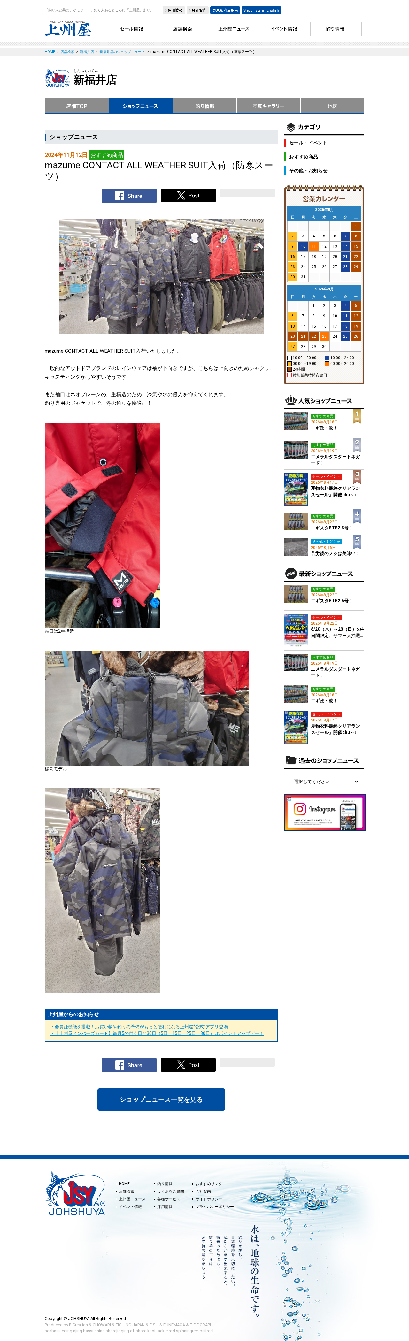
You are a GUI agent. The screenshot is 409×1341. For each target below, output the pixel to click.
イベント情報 (130, 1207)
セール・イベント (308, 143)
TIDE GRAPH (201, 1324)
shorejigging (117, 1331)
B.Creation (78, 1324)
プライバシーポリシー (215, 1207)
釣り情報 (165, 1184)
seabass (53, 1331)
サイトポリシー (209, 1199)
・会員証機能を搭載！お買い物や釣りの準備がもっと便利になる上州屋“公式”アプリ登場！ (141, 1026)
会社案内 (203, 1191)
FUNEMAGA (174, 1324)
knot (151, 1331)
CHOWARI (102, 1324)
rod (172, 1331)
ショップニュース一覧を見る (161, 1099)
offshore (138, 1331)
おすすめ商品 (303, 157)
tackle (162, 1331)
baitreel (206, 1331)
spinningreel (187, 1331)
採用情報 (165, 1207)
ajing (77, 1331)
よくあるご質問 (170, 1191)
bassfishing (94, 1331)
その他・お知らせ (308, 170)
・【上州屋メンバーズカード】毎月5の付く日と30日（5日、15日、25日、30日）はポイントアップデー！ (157, 1033)
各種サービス (168, 1199)
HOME (124, 1184)
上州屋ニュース (132, 1199)
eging (67, 1331)
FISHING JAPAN (130, 1324)
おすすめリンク (209, 1184)
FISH (154, 1324)
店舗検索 (126, 1191)
